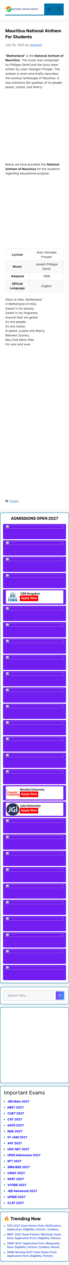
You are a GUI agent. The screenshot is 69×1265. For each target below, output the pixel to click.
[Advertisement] (34, 128)
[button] (49, 9)
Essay (14, 501)
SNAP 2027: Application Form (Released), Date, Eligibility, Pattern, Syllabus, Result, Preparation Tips (33, 1245)
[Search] (60, 995)
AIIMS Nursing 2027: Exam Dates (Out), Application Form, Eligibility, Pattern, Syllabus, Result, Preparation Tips (32, 1254)
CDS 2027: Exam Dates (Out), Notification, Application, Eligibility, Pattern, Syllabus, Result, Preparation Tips (34, 1227)
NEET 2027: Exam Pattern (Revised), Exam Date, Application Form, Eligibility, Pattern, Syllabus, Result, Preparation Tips (34, 1236)
